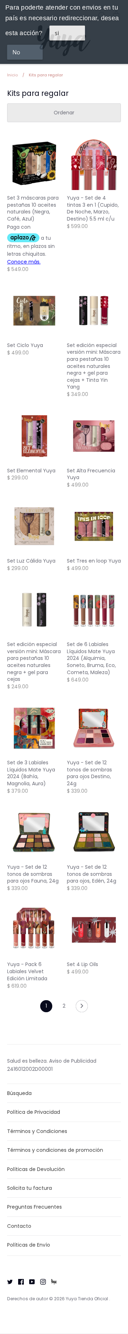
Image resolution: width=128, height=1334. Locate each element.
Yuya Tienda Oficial (87, 1299)
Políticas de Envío (28, 1244)
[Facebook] (18, 1281)
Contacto (19, 1226)
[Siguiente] (82, 1008)
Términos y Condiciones (37, 1131)
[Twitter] (7, 1281)
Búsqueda (19, 1093)
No (16, 52)
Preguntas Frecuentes (34, 1206)
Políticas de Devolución (36, 1169)
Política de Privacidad (33, 1112)
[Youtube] (29, 1281)
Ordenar (64, 112)
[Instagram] (40, 1281)
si (57, 33)
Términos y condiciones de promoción (55, 1150)
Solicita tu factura (29, 1188)
